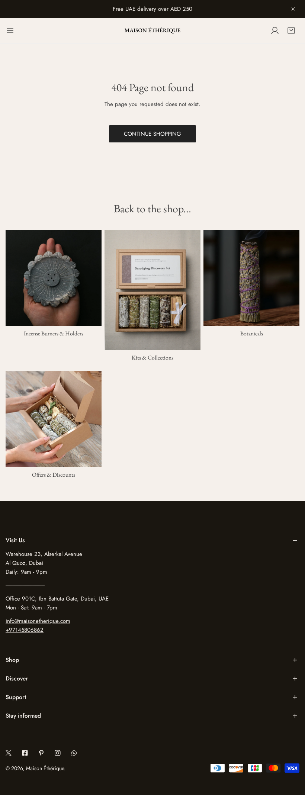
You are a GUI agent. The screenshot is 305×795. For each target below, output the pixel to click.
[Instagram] (57, 753)
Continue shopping (152, 134)
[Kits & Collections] (152, 290)
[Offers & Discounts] (54, 419)
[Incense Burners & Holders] (54, 278)
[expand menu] (10, 30)
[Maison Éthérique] (152, 31)
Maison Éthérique (45, 768)
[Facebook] (25, 753)
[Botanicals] (251, 278)
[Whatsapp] (74, 753)
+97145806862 (25, 630)
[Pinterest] (41, 753)
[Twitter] (8, 753)
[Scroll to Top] (291, 755)
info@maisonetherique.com (38, 621)
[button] (291, 30)
